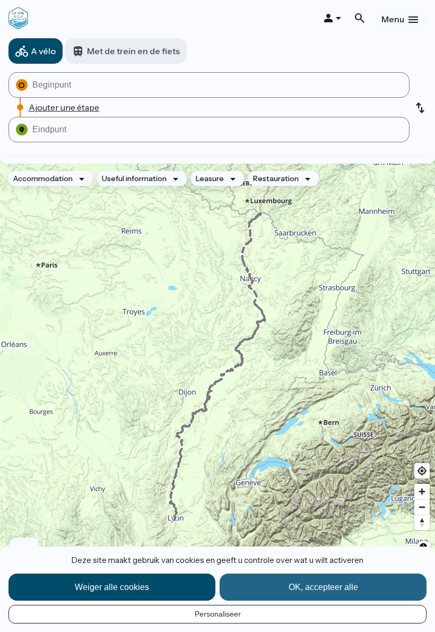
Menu (392, 19)
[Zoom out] (422, 507)
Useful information (134, 178)
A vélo (43, 51)
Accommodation (43, 178)
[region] (217, 366)
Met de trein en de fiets (133, 51)
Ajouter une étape (64, 107)
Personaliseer (218, 614)
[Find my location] (422, 471)
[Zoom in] (422, 491)
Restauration (276, 178)
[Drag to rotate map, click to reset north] (422, 522)
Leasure (210, 178)
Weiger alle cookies (112, 587)
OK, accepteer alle (323, 587)
